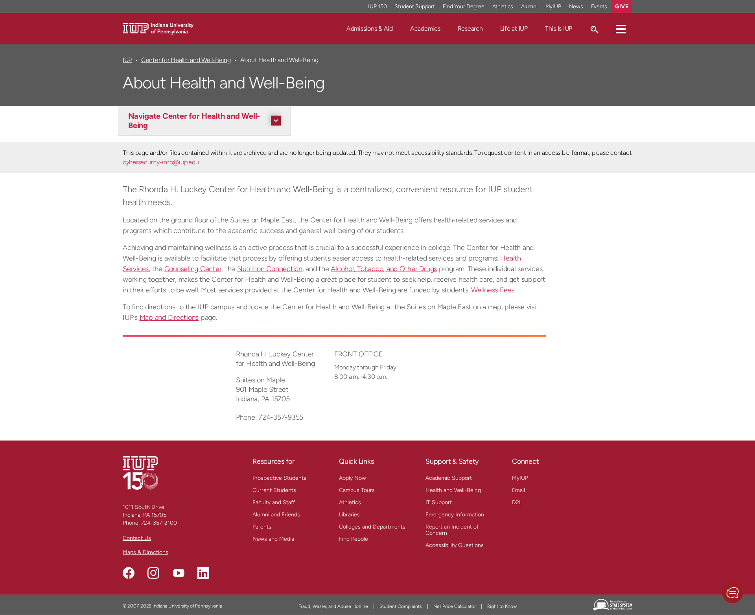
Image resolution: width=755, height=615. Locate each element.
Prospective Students (279, 478)
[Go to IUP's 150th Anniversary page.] (140, 472)
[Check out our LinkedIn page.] (203, 573)
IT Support (438, 502)
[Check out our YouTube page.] (178, 573)
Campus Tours (357, 490)
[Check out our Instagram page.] (153, 573)
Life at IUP (514, 28)
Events (599, 6)
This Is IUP (558, 28)
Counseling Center (193, 268)
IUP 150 (377, 6)
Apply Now (352, 478)
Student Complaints (400, 606)
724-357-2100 (159, 523)
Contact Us (137, 538)
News (576, 6)
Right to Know (502, 606)
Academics (425, 28)
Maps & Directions (145, 552)
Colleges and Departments (372, 526)
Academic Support (448, 478)
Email (518, 490)
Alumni (529, 6)
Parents (261, 526)
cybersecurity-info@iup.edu (161, 162)
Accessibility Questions (454, 545)
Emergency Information (454, 514)
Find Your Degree (463, 6)
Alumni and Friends (276, 514)
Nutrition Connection (269, 268)
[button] (621, 28)
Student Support (414, 6)
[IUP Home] (158, 28)
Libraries (349, 514)
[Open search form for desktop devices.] (593, 28)
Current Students (274, 490)
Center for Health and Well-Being (186, 60)
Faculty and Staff (273, 502)
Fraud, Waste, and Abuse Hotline (333, 606)
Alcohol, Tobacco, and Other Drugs (384, 268)
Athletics (503, 6)
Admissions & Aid (369, 28)
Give (621, 6)
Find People (353, 539)
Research (470, 28)
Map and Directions (169, 317)
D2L (517, 502)
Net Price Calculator (454, 606)
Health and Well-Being (453, 490)
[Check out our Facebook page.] (128, 573)
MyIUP (553, 6)
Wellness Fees (492, 290)
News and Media (273, 539)
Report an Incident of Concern (452, 529)
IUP (127, 60)
